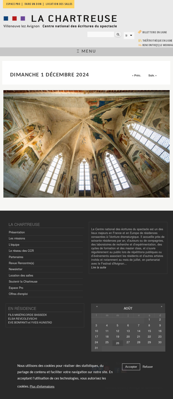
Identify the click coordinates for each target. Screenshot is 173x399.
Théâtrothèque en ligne (157, 40)
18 (107, 336)
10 (96, 331)
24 (96, 342)
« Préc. (136, 75)
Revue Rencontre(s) (21, 263)
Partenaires (16, 257)
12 (117, 331)
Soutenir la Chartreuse (23, 281)
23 (160, 336)
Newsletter (15, 269)
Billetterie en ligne (154, 32)
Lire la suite (98, 267)
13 (128, 331)
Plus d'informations (42, 386)
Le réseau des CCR (21, 251)
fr (126, 35)
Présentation (17, 232)
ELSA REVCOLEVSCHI (22, 318)
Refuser (148, 366)
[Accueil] (60, 20)
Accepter (131, 366)
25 (107, 342)
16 (160, 331)
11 (107, 331)
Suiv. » (152, 75)
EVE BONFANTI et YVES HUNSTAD (30, 322)
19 (117, 336)
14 (138, 331)
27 (128, 342)
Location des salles (21, 275)
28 (138, 342)
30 (160, 342)
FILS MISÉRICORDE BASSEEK (27, 315)
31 (96, 348)
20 (128, 336)
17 (96, 336)
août (128, 308)
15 (149, 331)
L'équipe (14, 245)
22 (149, 336)
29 (149, 342)
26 (117, 343)
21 (138, 336)
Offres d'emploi (18, 294)
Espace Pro (16, 288)
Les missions (17, 238)
